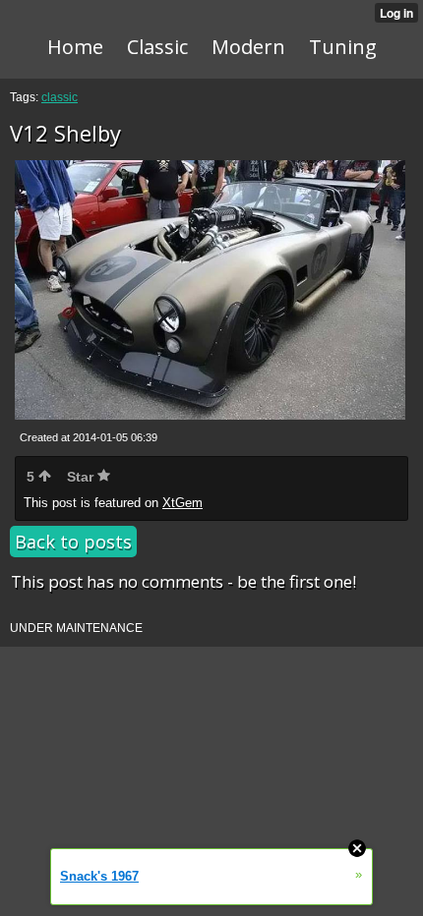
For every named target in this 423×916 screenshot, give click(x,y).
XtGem (182, 502)
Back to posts (73, 541)
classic (59, 97)
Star (82, 477)
